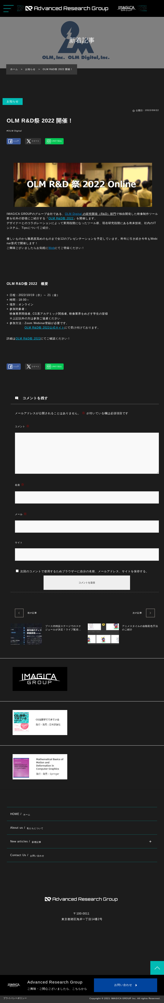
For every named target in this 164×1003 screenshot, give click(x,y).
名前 (20, 484)
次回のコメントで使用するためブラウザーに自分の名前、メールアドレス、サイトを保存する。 (84, 571)
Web (51, 248)
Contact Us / (27, 855)
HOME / (20, 814)
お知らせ (13, 101)
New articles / (25, 841)
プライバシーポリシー (15, 998)
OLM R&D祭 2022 (60, 218)
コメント (22, 426)
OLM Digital (73, 213)
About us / (26, 828)
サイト (19, 542)
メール (21, 514)
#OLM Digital (14, 131)
